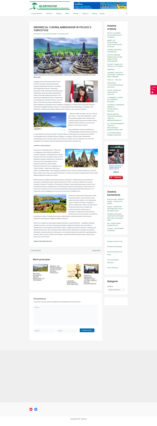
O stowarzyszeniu (36, 13)
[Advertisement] (78, 376)
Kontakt (102, 13)
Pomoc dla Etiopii (112, 268)
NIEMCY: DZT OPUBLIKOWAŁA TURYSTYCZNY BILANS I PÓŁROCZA (56, 269)
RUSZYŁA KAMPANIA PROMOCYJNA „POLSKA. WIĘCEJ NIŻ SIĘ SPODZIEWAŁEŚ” (90, 280)
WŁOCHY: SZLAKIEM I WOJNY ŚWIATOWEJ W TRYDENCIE (38, 277)
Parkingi (94, 13)
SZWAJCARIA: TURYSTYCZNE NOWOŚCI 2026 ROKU (115, 85)
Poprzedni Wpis (35, 250)
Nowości (49, 13)
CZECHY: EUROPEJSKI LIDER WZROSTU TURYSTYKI (114, 92)
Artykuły (58, 13)
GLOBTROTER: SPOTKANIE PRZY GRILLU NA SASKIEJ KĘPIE (115, 209)
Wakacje (85, 13)
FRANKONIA (111, 69)
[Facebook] (35, 409)
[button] (43, 13)
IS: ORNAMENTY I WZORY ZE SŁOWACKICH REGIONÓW (115, 100)
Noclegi (75, 13)
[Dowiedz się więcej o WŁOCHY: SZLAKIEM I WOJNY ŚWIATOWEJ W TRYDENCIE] (40, 267)
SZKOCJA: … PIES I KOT (114, 80)
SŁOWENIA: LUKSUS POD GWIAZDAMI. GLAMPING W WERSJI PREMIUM (115, 75)
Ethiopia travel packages (114, 246)
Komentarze (37, 34)
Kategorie (110, 286)
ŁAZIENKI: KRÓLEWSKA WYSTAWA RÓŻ (72, 282)
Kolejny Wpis (97, 250)
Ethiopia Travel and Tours (115, 241)
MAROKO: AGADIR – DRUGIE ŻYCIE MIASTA (115, 201)
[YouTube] (30, 409)
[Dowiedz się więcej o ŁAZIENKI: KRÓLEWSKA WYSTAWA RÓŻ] (74, 271)
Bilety (67, 13)
